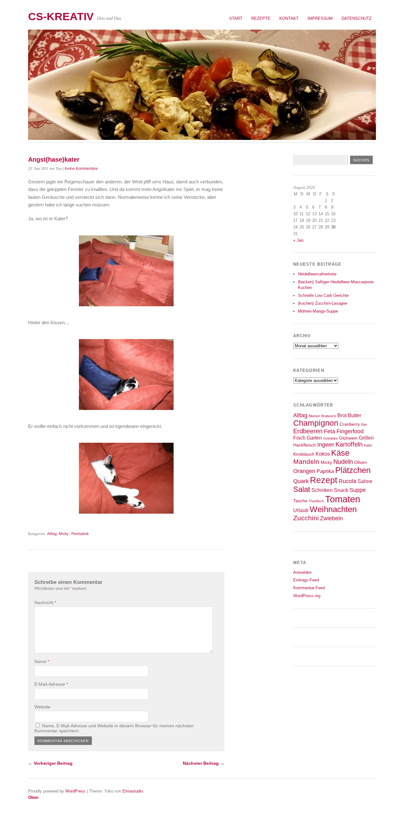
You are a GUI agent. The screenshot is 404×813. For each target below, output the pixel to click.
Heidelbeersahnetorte (317, 274)
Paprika (325, 471)
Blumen (314, 416)
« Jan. (299, 240)
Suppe (357, 490)
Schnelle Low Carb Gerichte (323, 295)
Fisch (299, 438)
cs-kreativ (61, 16)
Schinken (322, 490)
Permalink (80, 534)
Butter (354, 415)
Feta (329, 431)
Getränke (330, 438)
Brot (342, 415)
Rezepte (260, 18)
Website (42, 706)
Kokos (323, 454)
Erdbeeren (308, 431)
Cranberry (350, 424)
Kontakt (289, 18)
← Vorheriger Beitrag (50, 763)
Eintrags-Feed (306, 580)
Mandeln (306, 461)
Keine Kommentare (81, 168)
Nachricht (45, 602)
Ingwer (325, 444)
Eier (364, 424)
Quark (301, 481)
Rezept (323, 480)
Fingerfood (350, 431)
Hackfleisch (304, 445)
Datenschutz (356, 18)
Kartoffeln (349, 444)
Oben (33, 797)
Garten (314, 438)
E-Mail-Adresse (51, 684)
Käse (340, 453)
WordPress (75, 791)
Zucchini (306, 518)
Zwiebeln (331, 518)
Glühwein (348, 438)
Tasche (300, 501)
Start (235, 18)
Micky (63, 534)
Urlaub (300, 510)
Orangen (304, 471)
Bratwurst (328, 416)
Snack (341, 490)
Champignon (315, 423)
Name (41, 661)
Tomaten (342, 499)
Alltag (52, 534)
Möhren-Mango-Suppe (318, 311)
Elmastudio (132, 791)
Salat (301, 489)
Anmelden (302, 572)
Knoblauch (303, 454)
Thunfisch (316, 501)
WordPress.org (306, 595)
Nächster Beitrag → (203, 763)
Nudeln (343, 461)
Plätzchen (353, 470)
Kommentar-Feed (309, 587)
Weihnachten (333, 509)
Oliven (360, 462)
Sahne (365, 481)
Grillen (366, 438)
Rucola (347, 481)
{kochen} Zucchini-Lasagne (322, 303)
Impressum (320, 18)
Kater (368, 445)
